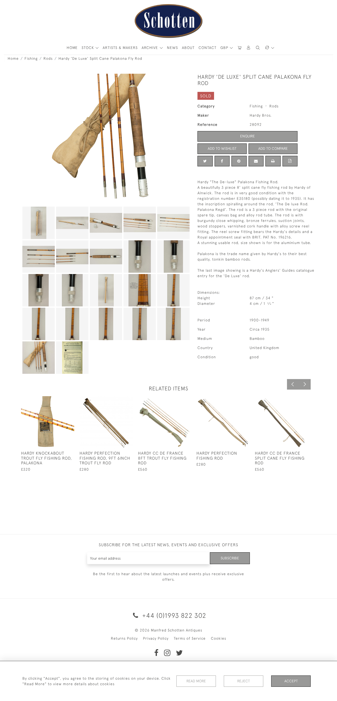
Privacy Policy (155, 638)
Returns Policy (124, 638)
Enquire (247, 136)
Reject (243, 681)
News (172, 48)
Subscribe (230, 558)
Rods (48, 58)
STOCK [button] (88, 48)
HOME (72, 48)
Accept (291, 681)
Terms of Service (190, 638)
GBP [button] (225, 48)
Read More (196, 681)
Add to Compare (273, 148)
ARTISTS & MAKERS (120, 48)
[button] (248, 48)
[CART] (239, 48)
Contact (207, 48)
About (188, 48)
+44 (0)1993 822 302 (173, 615)
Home (13, 58)
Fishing (31, 58)
